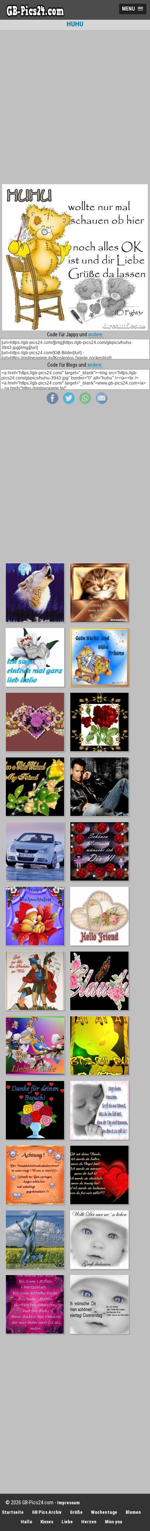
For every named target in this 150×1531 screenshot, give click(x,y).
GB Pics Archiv (47, 1512)
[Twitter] (69, 402)
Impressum (68, 1502)
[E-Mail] (101, 402)
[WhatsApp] (85, 402)
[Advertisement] (75, 107)
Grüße (76, 1512)
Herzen (88, 1521)
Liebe (67, 1521)
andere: (95, 334)
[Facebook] (52, 402)
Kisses (46, 1521)
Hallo (26, 1521)
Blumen (133, 1512)
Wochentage (104, 1512)
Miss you (113, 1521)
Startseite (13, 1512)
